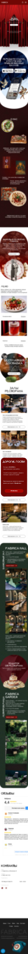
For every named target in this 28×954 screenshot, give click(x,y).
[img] (14, 304)
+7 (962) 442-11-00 (5, 875)
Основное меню (7, 316)
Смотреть (23, 316)
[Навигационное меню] (26, 2)
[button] (22, 2)
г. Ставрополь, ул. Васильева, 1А (9, 871)
